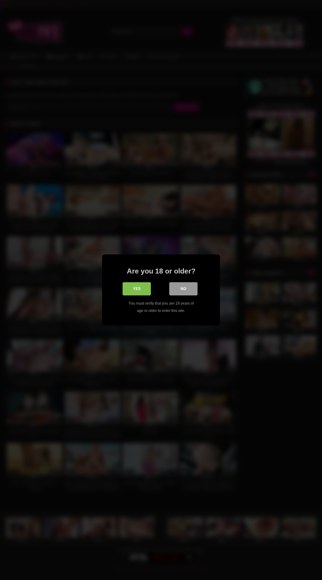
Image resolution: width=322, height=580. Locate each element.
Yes (137, 289)
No (183, 289)
